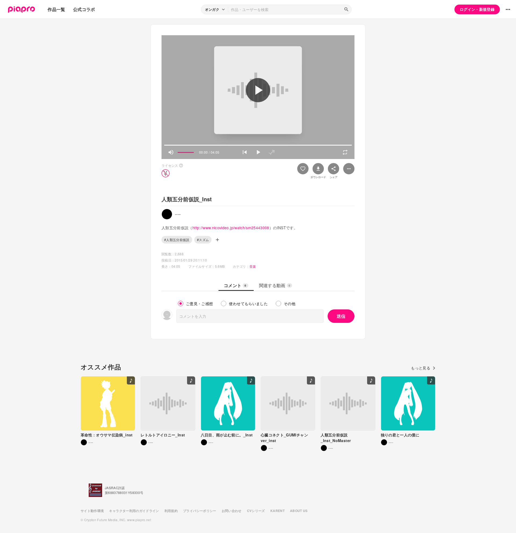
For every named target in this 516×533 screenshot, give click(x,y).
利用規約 (171, 510)
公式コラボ (84, 9)
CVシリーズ (256, 510)
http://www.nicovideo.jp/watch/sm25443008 (230, 227)
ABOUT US (299, 510)
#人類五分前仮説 (176, 239)
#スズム (203, 239)
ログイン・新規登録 (477, 9)
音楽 (252, 266)
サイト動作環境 (92, 510)
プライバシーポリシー (199, 510)
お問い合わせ (232, 510)
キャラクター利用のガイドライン (134, 510)
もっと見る (420, 367)
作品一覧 (56, 9)
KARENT (277, 510)
